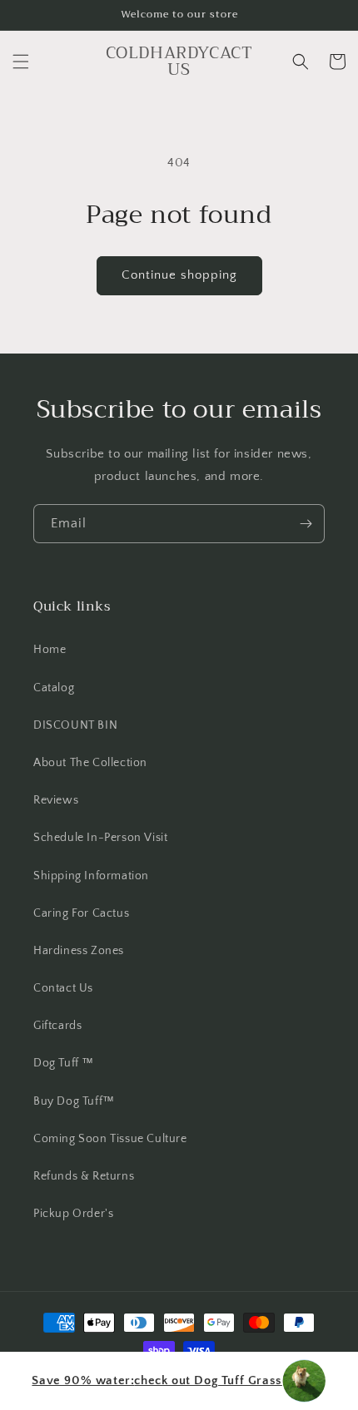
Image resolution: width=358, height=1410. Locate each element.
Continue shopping (179, 275)
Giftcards (57, 1025)
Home (49, 649)
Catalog (53, 688)
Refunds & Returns (83, 1176)
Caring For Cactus (81, 913)
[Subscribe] (305, 523)
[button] (20, 61)
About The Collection (90, 762)
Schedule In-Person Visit (100, 837)
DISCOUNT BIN (75, 725)
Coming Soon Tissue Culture (110, 1138)
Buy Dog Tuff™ (74, 1101)
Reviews (55, 800)
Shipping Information (91, 876)
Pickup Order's (73, 1213)
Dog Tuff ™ (63, 1063)
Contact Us (63, 988)
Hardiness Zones (78, 950)
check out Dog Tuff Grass (156, 1380)
